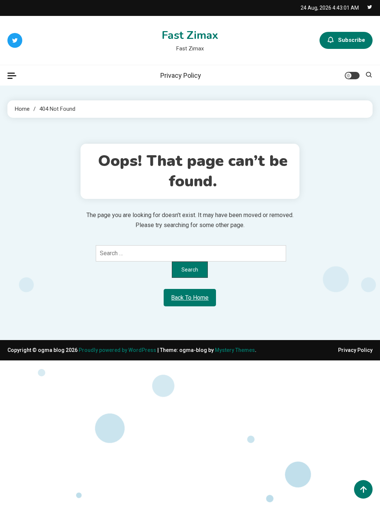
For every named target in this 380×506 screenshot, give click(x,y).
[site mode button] (352, 75)
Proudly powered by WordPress (118, 350)
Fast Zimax (190, 35)
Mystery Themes (235, 350)
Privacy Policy (180, 75)
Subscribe (351, 40)
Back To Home (190, 297)
